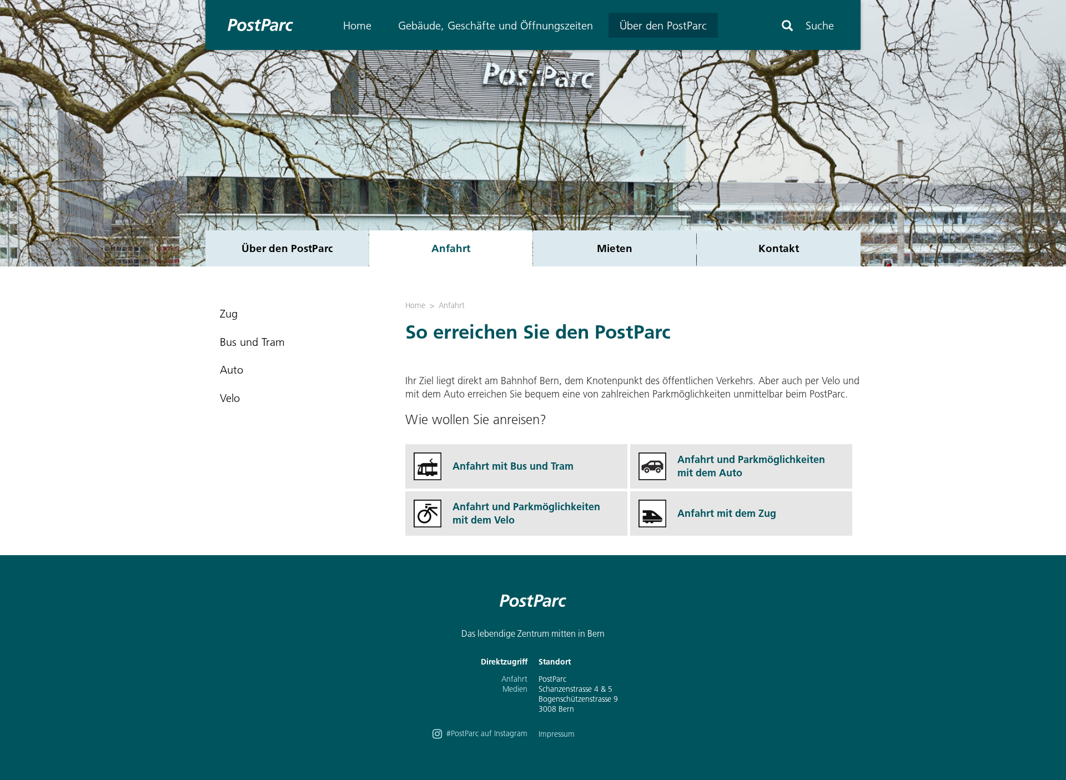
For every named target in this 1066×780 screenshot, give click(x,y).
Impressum (557, 734)
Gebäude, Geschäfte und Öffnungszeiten (495, 25)
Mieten (614, 248)
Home (357, 25)
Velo (230, 398)
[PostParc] (254, 25)
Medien (514, 689)
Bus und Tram (252, 342)
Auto (231, 369)
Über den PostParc (663, 25)
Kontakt (778, 248)
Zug (229, 313)
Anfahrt (450, 248)
